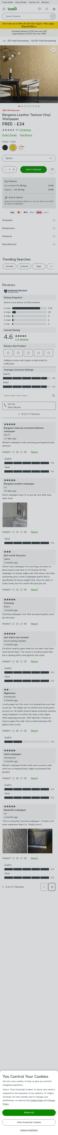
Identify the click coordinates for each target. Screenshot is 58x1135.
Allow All (29, 1112)
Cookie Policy (37, 1100)
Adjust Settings (29, 1130)
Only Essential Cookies (29, 1122)
